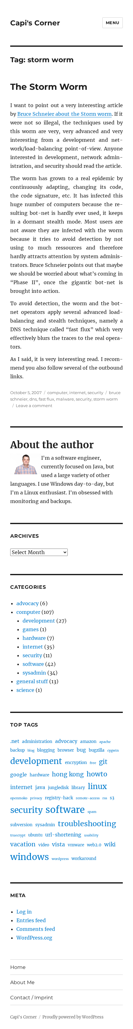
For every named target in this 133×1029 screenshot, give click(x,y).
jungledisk (58, 787)
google (18, 775)
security (95, 392)
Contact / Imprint (31, 998)
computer (57, 392)
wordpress (60, 859)
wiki (110, 844)
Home (18, 967)
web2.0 (94, 845)
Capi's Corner (35, 23)
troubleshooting (87, 823)
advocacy (27, 603)
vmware (76, 845)
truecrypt (17, 835)
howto (97, 774)
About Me (22, 982)
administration (37, 741)
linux (97, 786)
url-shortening (63, 835)
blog (31, 751)
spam (92, 812)
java (40, 787)
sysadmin (34, 673)
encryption (76, 762)
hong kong (68, 774)
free (93, 763)
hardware (34, 638)
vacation (23, 844)
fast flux (46, 399)
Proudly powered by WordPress (73, 1017)
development (39, 621)
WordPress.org (34, 938)
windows (29, 856)
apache (105, 742)
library (78, 787)
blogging (46, 750)
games (31, 629)
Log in (24, 912)
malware (65, 399)
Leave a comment (34, 405)
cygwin (113, 751)
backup (17, 750)
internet (77, 392)
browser (66, 750)
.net (14, 741)
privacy (36, 798)
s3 (112, 798)
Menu (112, 22)
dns (33, 399)
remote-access (88, 798)
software (33, 664)
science (25, 690)
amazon (88, 741)
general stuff (32, 681)
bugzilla (97, 750)
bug (81, 750)
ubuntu (35, 835)
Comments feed (35, 929)
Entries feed (31, 920)
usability (91, 835)
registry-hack (59, 798)
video (43, 845)
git (103, 762)
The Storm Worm (48, 86)
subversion (21, 824)
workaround (83, 858)
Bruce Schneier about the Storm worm (64, 114)
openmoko (18, 798)
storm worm (105, 399)
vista (58, 844)
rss (104, 798)
